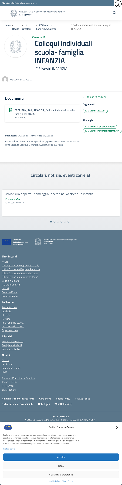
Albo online (45, 398)
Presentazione (9, 307)
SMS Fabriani (9, 390)
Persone (6, 319)
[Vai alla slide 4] (61, 222)
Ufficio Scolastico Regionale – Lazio (20, 265)
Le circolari (7, 364)
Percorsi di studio (11, 349)
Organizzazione (10, 330)
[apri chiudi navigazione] (5, 13)
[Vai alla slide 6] (68, 222)
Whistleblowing (63, 404)
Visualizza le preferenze (61, 474)
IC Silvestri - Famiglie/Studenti (100, 126)
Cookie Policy (54, 481)
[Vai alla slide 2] (54, 222)
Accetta (61, 457)
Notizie (5, 360)
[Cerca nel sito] (114, 13)
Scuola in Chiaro (10, 281)
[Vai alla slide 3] (58, 222)
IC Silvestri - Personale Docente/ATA (102, 130)
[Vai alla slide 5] (65, 222)
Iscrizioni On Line (11, 284)
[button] (117, 427)
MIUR (5, 262)
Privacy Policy (67, 481)
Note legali (44, 404)
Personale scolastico (12, 341)
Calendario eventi (11, 368)
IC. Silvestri (8, 386)
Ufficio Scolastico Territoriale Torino (20, 277)
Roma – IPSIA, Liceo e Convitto (18, 378)
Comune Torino (9, 296)
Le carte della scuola (13, 326)
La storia (6, 311)
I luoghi (6, 315)
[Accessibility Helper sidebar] (118, 4)
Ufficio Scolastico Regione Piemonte (21, 269)
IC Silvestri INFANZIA (95, 110)
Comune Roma (9, 292)
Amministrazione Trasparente (18, 398)
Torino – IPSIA (9, 382)
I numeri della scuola (13, 323)
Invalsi (5, 288)
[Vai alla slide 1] (51, 222)
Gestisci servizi (9, 448)
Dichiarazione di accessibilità (17, 404)
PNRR (5, 372)
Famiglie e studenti (12, 345)
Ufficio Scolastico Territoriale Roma (20, 273)
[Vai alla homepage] (13, 13)
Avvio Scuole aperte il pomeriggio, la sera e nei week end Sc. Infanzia (49, 193)
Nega (61, 466)
